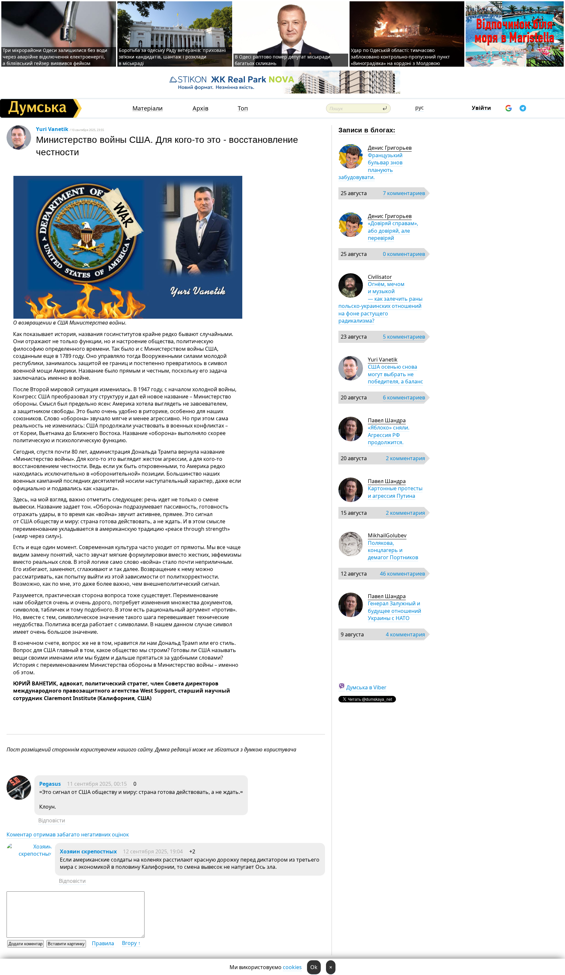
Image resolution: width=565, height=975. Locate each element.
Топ (243, 108)
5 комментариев (404, 336)
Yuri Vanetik (52, 129)
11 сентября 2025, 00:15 (97, 783)
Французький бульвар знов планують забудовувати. (370, 166)
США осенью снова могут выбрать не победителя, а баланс (395, 374)
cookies (292, 967)
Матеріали (147, 108)
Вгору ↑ (131, 943)
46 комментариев (402, 573)
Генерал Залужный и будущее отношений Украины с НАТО (394, 611)
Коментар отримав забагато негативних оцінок (68, 834)
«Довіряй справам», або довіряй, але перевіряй (393, 231)
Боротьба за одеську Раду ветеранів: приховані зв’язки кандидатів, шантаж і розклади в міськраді (172, 56)
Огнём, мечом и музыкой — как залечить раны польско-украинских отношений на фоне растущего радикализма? (380, 302)
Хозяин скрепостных (88, 851)
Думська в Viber (366, 687)
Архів (200, 108)
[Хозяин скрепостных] (29, 853)
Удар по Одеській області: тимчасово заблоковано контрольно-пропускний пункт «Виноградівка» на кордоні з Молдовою (400, 56)
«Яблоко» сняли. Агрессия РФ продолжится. (388, 435)
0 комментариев (404, 254)
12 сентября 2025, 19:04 (153, 851)
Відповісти (51, 820)
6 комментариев (404, 397)
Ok (313, 967)
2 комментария (405, 458)
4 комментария (405, 634)
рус (419, 107)
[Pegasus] (19, 797)
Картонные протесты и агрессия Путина (395, 492)
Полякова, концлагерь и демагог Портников (393, 550)
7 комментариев (404, 193)
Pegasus (50, 783)
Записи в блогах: (367, 129)
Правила (103, 943)
